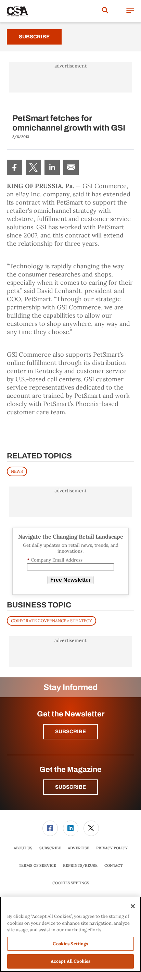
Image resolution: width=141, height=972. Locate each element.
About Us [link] (23, 848)
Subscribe (34, 36)
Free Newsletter (70, 580)
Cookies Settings (70, 883)
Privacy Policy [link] (112, 848)
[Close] (132, 906)
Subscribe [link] (50, 848)
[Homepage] (17, 11)
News (17, 471)
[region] (70, 934)
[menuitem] (14, 167)
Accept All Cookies (70, 961)
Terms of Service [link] (37, 865)
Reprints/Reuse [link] (80, 865)
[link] (14, 167)
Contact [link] (113, 865)
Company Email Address (54, 560)
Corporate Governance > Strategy (51, 620)
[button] (130, 11)
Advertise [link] (78, 848)
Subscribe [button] (70, 731)
